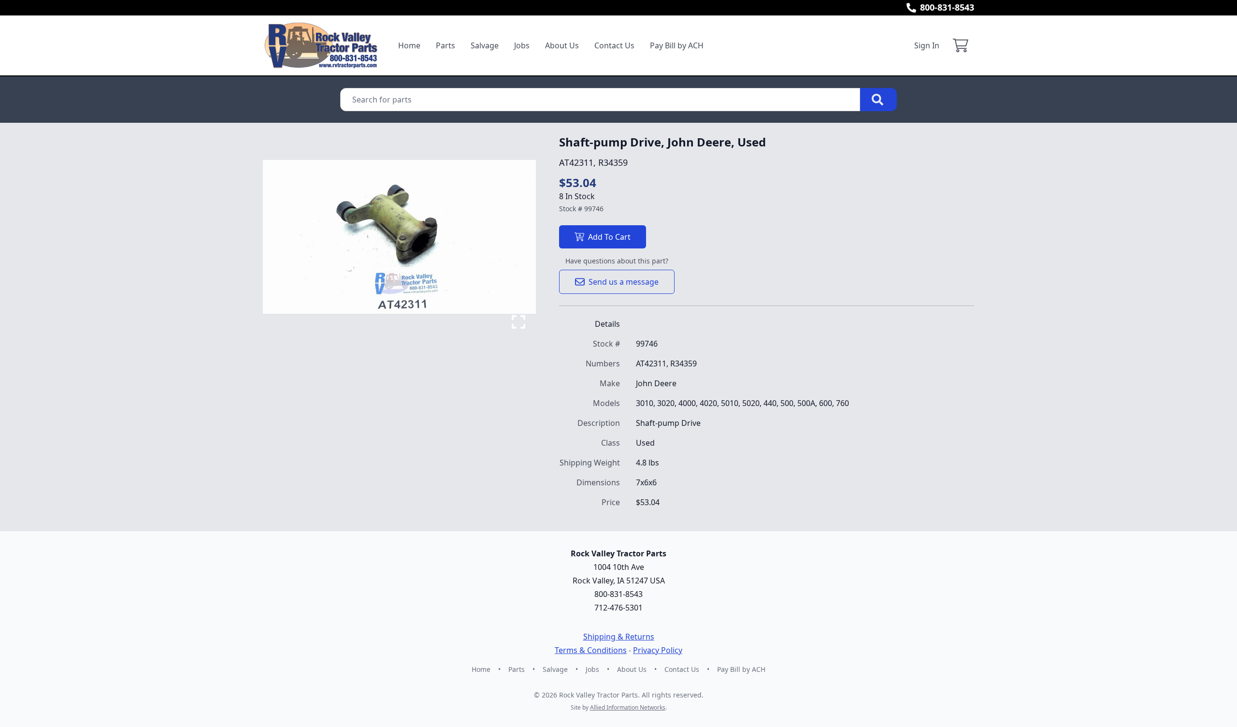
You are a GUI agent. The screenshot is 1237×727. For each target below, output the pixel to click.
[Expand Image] (518, 322)
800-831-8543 (947, 7)
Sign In (926, 45)
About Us (562, 45)
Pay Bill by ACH (677, 45)
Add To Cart (609, 237)
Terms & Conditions (591, 650)
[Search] (878, 99)
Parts (445, 45)
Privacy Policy (657, 650)
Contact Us (614, 45)
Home (409, 45)
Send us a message (624, 281)
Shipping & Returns (618, 636)
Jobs (522, 45)
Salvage (485, 45)
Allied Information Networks (627, 707)
